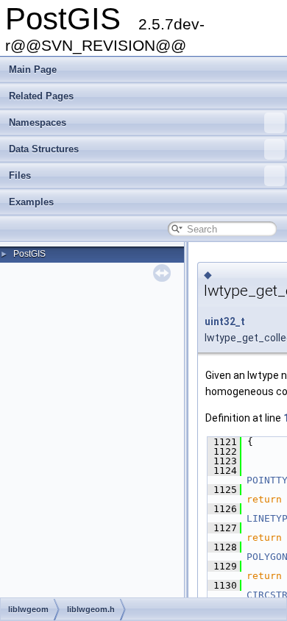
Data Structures (44, 149)
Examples (31, 201)
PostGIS (29, 254)
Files (20, 175)
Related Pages (41, 96)
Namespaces (37, 122)
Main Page (33, 69)
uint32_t (225, 321)
